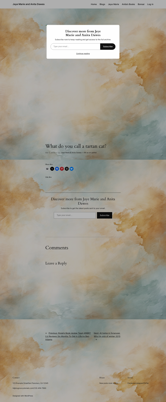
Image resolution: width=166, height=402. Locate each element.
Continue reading (83, 53)
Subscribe (108, 46)
